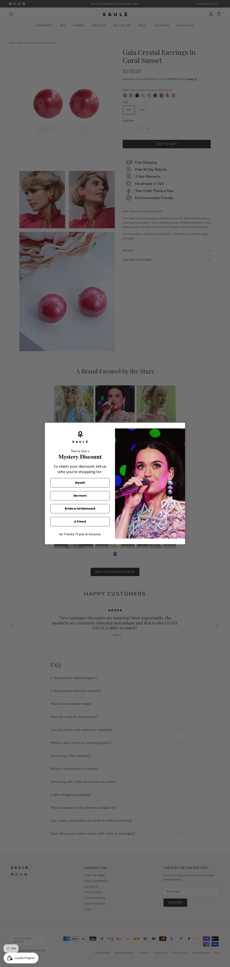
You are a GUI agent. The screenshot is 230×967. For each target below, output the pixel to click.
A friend (80, 521)
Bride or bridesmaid (80, 509)
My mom (80, 496)
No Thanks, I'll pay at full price (80, 534)
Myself (80, 483)
